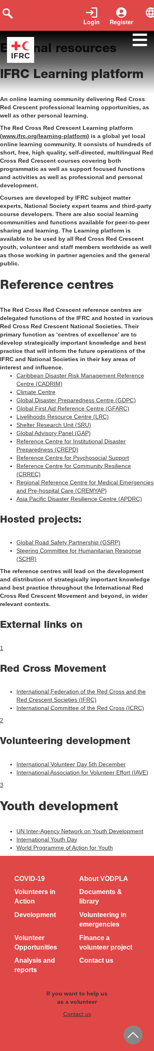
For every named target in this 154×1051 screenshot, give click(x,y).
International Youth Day (46, 839)
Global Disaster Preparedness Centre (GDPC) (76, 400)
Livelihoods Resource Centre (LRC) (62, 416)
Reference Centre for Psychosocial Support (72, 457)
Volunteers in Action (34, 896)
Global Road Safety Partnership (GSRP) (68, 542)
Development (35, 914)
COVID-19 (29, 878)
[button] (1, 648)
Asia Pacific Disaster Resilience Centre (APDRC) (79, 499)
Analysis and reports (34, 965)
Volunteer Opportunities (35, 942)
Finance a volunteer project (105, 942)
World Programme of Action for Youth (64, 847)
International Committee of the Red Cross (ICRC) (80, 708)
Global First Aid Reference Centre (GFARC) (72, 408)
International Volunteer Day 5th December (71, 764)
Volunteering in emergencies (102, 919)
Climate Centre (35, 392)
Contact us (96, 960)
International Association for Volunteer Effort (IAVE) (82, 772)
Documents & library (100, 896)
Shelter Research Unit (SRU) (53, 425)
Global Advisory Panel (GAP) (53, 433)
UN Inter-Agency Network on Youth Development (79, 831)
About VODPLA (103, 878)
